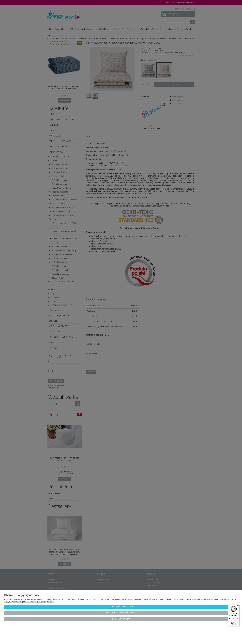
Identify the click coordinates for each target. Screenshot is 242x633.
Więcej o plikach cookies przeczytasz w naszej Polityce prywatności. (29, 601)
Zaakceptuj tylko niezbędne (121, 613)
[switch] (233, 623)
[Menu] (237, 606)
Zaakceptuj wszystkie (121, 607)
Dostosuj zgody (121, 619)
